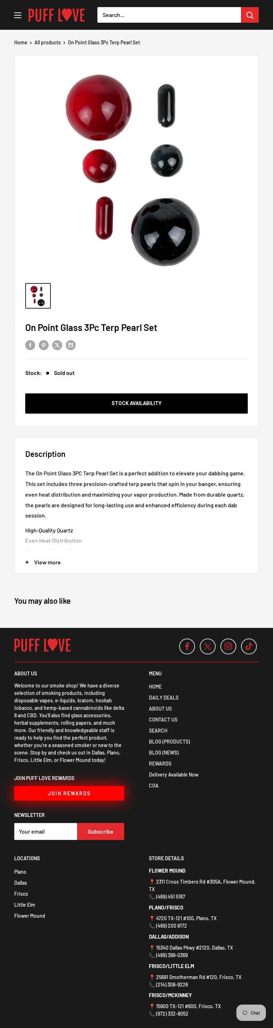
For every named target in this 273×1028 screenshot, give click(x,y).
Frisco (21, 894)
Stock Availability (136, 403)
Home (20, 42)
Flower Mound (29, 916)
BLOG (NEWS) (163, 753)
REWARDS (160, 764)
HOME (155, 687)
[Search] (250, 15)
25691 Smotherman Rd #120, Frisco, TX (198, 977)
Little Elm (24, 905)
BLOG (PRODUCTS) (169, 742)
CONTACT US (163, 720)
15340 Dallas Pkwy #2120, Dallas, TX (194, 948)
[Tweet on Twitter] (57, 344)
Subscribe (100, 831)
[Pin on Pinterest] (44, 344)
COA (154, 786)
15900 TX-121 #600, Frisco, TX (188, 1006)
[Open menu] (17, 15)
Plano (20, 872)
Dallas (20, 883)
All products (47, 42)
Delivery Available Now (173, 775)
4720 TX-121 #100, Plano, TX (186, 918)
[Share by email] (71, 344)
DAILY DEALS (163, 698)
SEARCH (158, 731)
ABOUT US (160, 709)
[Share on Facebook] (30, 344)
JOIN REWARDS (69, 793)
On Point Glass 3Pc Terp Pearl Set (91, 327)
